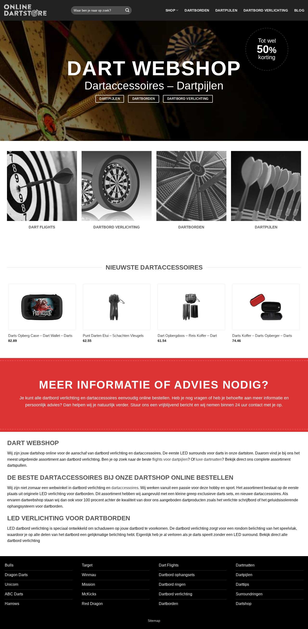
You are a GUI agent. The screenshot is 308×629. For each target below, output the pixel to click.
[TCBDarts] (25, 10)
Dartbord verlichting (266, 10)
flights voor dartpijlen (170, 459)
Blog (299, 10)
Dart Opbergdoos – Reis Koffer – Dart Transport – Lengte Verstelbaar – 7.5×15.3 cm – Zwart (190, 338)
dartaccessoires (124, 488)
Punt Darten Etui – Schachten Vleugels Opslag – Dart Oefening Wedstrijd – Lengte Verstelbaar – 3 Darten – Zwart (116, 338)
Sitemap (154, 621)
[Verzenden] (127, 10)
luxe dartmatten (209, 459)
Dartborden (197, 10)
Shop (170, 10)
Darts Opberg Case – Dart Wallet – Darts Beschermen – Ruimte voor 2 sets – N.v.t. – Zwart (41, 338)
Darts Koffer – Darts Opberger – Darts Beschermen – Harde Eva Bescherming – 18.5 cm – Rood (265, 338)
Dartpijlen (226, 10)
